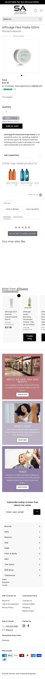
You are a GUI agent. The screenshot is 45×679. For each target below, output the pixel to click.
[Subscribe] (36, 512)
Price (4, 80)
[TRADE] (22, 459)
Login (4, 579)
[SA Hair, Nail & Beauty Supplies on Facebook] (28, 626)
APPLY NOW (22, 487)
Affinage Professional (11, 31)
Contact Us (27, 601)
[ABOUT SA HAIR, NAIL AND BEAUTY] (22, 366)
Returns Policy (28, 611)
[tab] (12, 209)
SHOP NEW (22, 440)
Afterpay (5, 640)
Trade (4, 585)
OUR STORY (22, 394)
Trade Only (29, 337)
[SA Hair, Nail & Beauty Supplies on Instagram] (23, 626)
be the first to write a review (22, 234)
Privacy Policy (8, 607)
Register (6, 582)
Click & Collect (28, 604)
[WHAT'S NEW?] (22, 413)
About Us (6, 601)
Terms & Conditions (10, 604)
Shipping (26, 607)
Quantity (6, 107)
